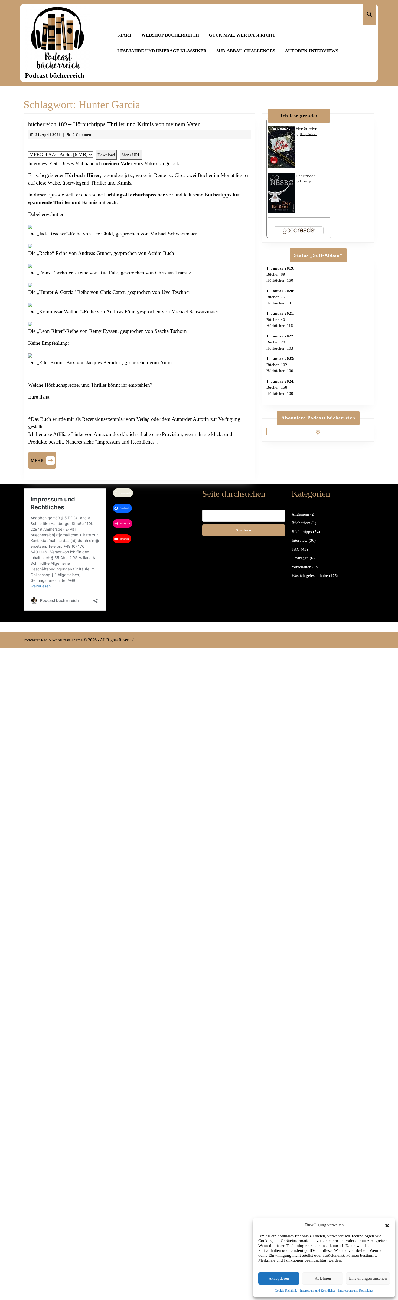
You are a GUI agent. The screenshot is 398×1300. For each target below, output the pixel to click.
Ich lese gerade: (299, 115)
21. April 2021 (48, 135)
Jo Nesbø (305, 181)
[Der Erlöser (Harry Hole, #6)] (281, 193)
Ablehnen (323, 1278)
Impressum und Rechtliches (317, 1290)
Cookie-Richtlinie (286, 1290)
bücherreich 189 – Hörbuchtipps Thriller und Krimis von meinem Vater (114, 124)
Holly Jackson (308, 134)
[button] (387, 1224)
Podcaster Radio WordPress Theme (53, 640)
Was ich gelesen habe (310, 575)
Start (124, 35)
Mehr (43, 460)
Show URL (131, 155)
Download (106, 155)
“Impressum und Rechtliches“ (125, 442)
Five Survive (306, 128)
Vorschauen (301, 567)
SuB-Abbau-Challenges (245, 50)
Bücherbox (301, 523)
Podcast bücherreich (54, 75)
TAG (296, 549)
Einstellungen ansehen (368, 1278)
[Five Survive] (281, 146)
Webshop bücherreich (170, 35)
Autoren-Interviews (311, 50)
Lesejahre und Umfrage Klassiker (162, 50)
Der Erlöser (305, 176)
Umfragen (300, 558)
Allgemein (300, 514)
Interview (300, 540)
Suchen (244, 530)
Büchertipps (302, 532)
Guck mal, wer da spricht (242, 35)
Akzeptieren (279, 1278)
